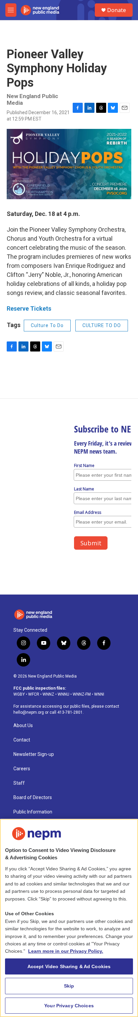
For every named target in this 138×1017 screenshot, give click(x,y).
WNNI (99, 694)
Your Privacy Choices (69, 1005)
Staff (19, 783)
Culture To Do (47, 325)
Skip (69, 986)
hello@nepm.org (28, 712)
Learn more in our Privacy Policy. (65, 951)
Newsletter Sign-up (33, 754)
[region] (69, 918)
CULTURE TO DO (101, 325)
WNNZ (48, 694)
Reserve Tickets (29, 308)
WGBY (19, 694)
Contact (21, 739)
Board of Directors (32, 797)
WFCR (33, 694)
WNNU (63, 694)
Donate (116, 10)
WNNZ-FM (82, 694)
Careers (21, 768)
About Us (23, 725)
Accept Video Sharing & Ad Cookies (69, 966)
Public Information (32, 811)
